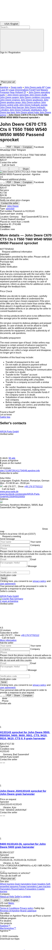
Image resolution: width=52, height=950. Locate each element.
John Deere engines (10, 100)
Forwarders (31, 889)
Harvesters (5, 889)
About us (4, 896)
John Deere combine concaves (34, 97)
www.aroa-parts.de (9, 491)
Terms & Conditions (9, 908)
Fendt (32, 90)
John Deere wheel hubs (27, 112)
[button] (26, 67)
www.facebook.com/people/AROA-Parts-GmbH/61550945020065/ (20, 495)
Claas (11, 90)
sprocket (10, 208)
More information (8, 640)
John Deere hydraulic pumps (33, 105)
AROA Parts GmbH (9, 431)
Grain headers (38, 884)
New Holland (16, 92)
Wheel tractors (7, 884)
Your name (35, 542)
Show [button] (21, 486)
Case (48, 87)
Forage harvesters (28, 886)
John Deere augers (9, 97)
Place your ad (8, 878)
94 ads (12, 458)
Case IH (4, 90)
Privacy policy (27, 908)
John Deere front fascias (12, 107)
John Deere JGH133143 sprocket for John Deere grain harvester (23, 793)
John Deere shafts (38, 95)
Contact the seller (9, 203)
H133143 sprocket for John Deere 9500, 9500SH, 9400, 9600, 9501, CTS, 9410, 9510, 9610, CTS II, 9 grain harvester (25, 735)
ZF (24, 92)
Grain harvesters (23, 884)
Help (11, 896)
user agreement (7, 583)
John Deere (13, 206)
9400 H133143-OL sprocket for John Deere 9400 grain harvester (23, 846)
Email (33, 559)
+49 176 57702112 (33, 486)
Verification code (8, 575)
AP (43, 87)
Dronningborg (22, 90)
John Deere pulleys (30, 102)
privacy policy (39, 581)
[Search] (22, 40)
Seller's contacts (23, 896)
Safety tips (5, 417)
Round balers (18, 889)
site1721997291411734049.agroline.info (20, 470)
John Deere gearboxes (32, 100)
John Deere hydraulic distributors (25, 110)
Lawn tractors (43, 886)
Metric (11, 903)
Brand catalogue (28, 911)
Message (32, 566)
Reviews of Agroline (10, 911)
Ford (37, 90)
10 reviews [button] (5, 468)
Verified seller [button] (6, 434)
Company (35, 545)
